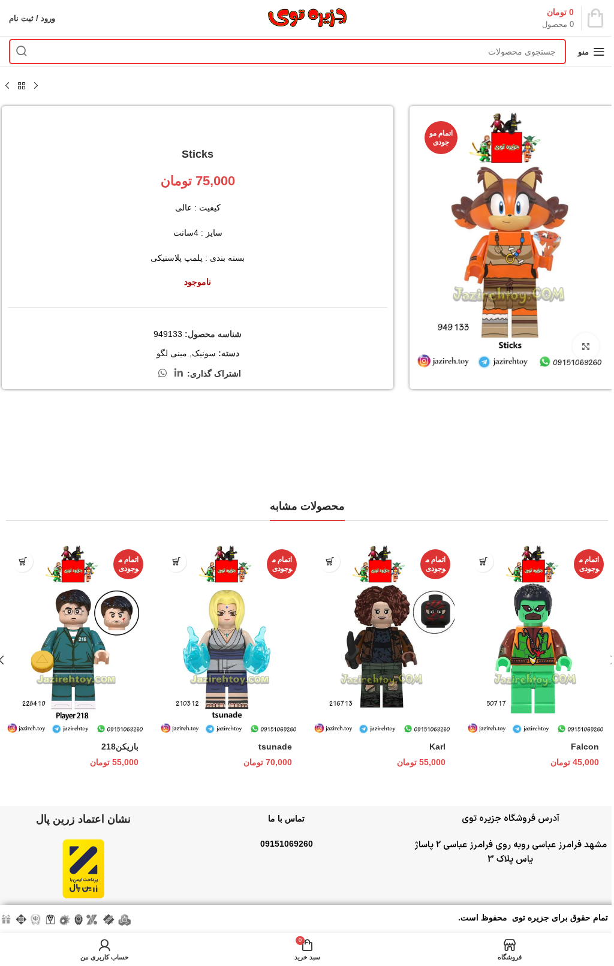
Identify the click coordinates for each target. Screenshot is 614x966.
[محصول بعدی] (7, 86)
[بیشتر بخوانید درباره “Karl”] (329, 561)
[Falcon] (537, 639)
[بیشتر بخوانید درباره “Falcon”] (482, 561)
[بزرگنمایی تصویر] (585, 346)
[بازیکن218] (77, 639)
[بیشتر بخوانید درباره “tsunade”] (175, 561)
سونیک (204, 353)
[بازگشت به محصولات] (21, 86)
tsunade (275, 746)
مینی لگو (171, 353)
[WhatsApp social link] (162, 373)
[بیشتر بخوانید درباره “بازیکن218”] (22, 561)
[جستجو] (21, 51)
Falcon (585, 746)
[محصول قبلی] (36, 86)
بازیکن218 (120, 746)
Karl (437, 746)
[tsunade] (230, 639)
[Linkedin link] (179, 373)
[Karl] (384, 639)
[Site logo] (307, 17)
